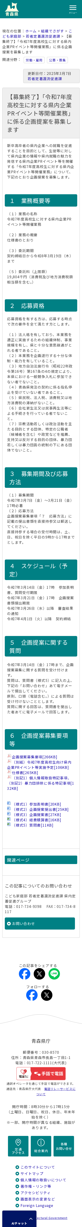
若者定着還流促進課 (43, 36)
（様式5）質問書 (33, 825)
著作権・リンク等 (35, 1186)
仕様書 (25, 772)
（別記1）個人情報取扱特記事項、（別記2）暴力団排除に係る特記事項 (40, 783)
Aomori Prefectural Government (42, 1218)
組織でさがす (52, 31)
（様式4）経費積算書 (36, 819)
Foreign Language (36, 1205)
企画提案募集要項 (34, 756)
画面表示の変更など (37, 1199)
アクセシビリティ (35, 1192)
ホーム (31, 31)
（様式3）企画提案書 (36, 814)
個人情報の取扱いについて (43, 1179)
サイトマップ (32, 1173)
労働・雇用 (34, 60)
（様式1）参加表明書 (36, 804)
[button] (19, 1219)
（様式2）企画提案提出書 (40, 809)
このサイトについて (37, 1167)
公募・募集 (57, 60)
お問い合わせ (23, 923)
